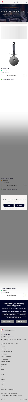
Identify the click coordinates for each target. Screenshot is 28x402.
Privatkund (22, 2)
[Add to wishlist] (25, 75)
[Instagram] (4, 399)
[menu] (26, 2)
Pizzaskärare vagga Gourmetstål (8, 288)
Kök (10, 11)
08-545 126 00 (6, 334)
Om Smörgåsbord (7, 321)
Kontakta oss (20, 321)
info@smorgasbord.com (9, 336)
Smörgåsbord (4, 11)
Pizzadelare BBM (5, 68)
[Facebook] (2, 399)
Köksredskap (16, 11)
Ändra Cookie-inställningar (7, 389)
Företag (8, 205)
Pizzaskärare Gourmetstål (7, 178)
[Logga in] (17, 2)
